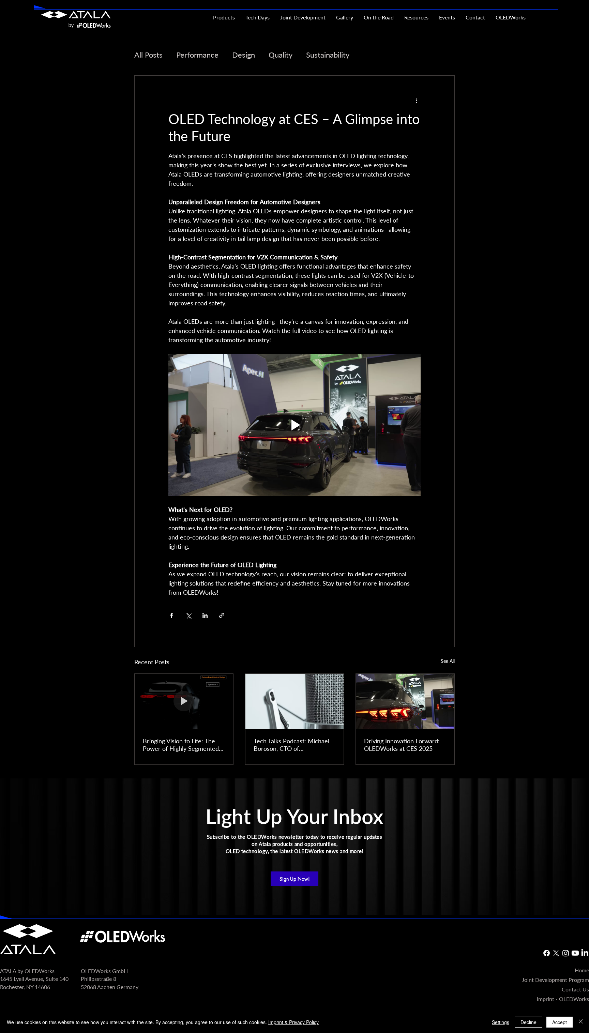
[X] (556, 953)
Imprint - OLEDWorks (563, 999)
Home (582, 970)
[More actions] (416, 100)
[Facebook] (546, 953)
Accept (559, 1022)
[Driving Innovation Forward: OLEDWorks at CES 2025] (405, 701)
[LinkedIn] (584, 953)
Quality (280, 54)
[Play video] (294, 425)
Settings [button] (500, 1022)
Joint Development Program (555, 980)
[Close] (581, 1022)
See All (448, 661)
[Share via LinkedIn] (205, 615)
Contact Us (575, 989)
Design (243, 54)
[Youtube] (575, 953)
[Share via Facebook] (171, 615)
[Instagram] (565, 953)
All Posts (148, 54)
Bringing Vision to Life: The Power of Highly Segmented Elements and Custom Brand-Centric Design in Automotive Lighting (183, 744)
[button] (416, 17)
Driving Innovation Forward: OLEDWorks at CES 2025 (402, 744)
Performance (197, 54)
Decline (528, 1022)
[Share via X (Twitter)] (188, 615)
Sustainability (327, 54)
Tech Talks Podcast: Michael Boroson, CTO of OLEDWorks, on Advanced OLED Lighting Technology (291, 744)
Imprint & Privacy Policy (293, 1022)
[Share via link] (221, 615)
